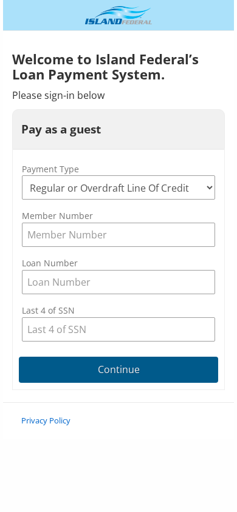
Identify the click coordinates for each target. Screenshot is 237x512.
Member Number (57, 215)
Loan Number (50, 263)
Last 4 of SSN (48, 310)
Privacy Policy (45, 420)
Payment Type (50, 169)
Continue (119, 369)
